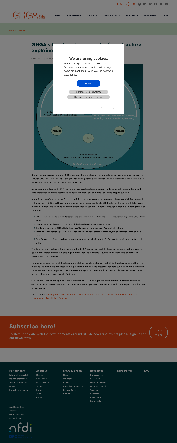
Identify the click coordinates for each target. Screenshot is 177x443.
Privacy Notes (100, 108)
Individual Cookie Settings (88, 92)
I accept (88, 83)
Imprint (114, 108)
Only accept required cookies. (88, 97)
